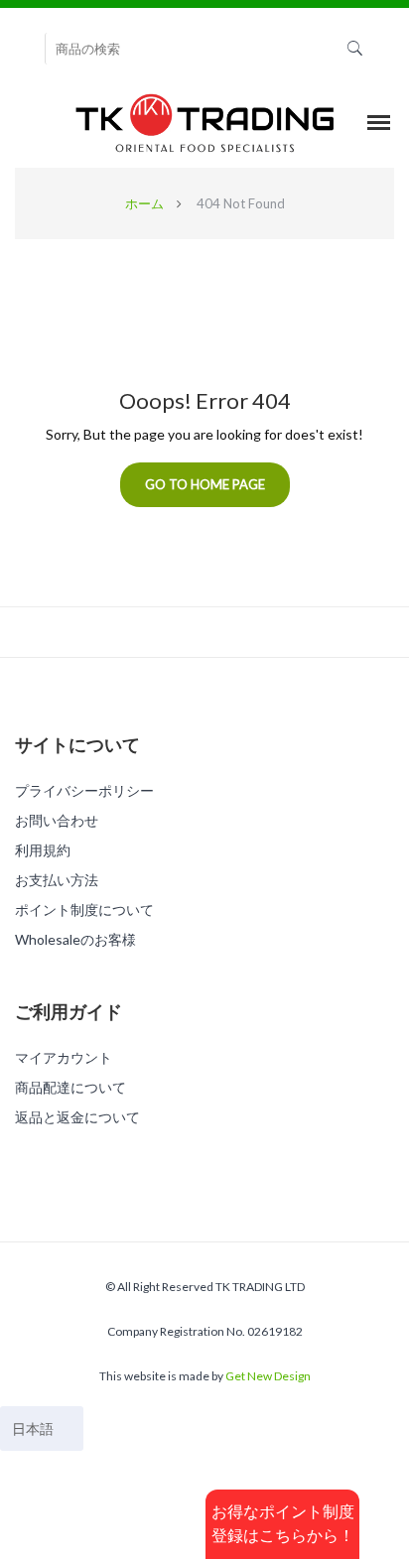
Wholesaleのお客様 (75, 939)
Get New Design (268, 1375)
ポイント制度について (84, 909)
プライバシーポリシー (84, 790)
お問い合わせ (56, 820)
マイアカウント (63, 1057)
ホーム (144, 203)
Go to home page (205, 484)
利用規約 (42, 850)
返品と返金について (77, 1116)
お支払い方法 (56, 879)
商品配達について (70, 1087)
